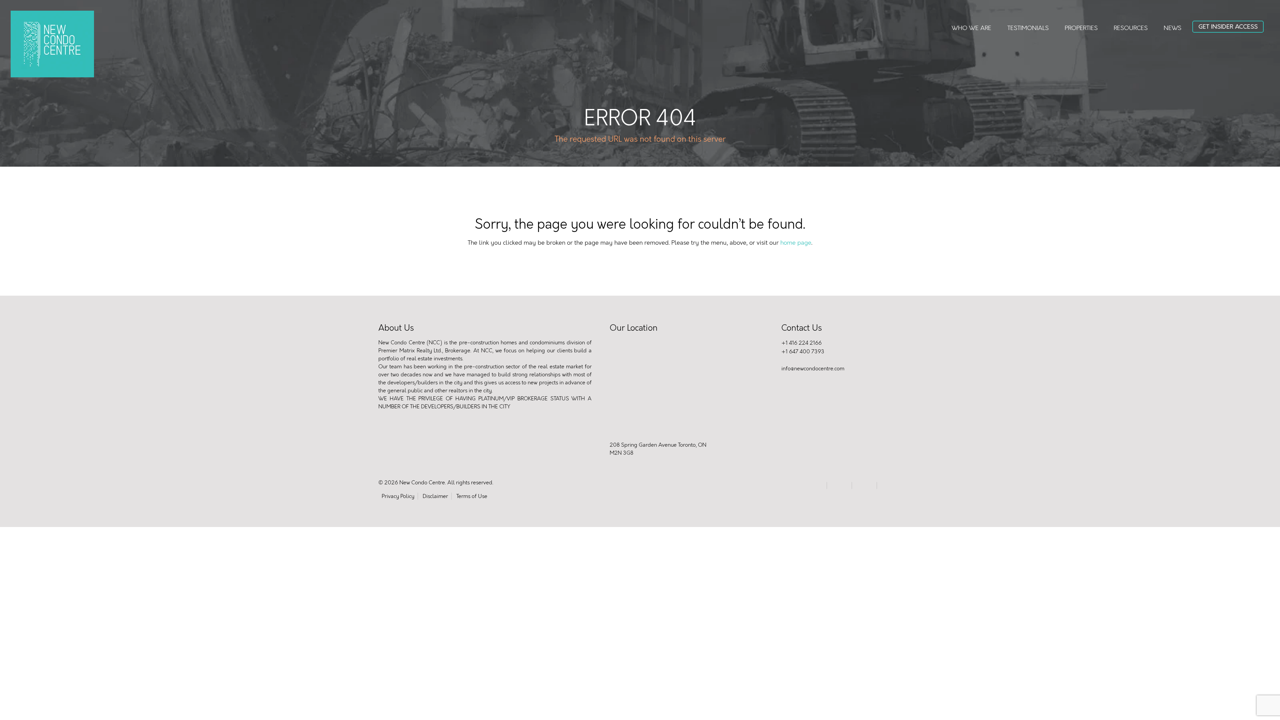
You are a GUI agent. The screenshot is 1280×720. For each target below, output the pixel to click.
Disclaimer (435, 496)
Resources (1131, 28)
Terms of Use (471, 496)
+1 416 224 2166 (801, 342)
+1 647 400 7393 (802, 351)
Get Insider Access (1228, 26)
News (1172, 28)
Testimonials (1028, 28)
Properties (1081, 28)
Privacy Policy (398, 496)
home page (795, 243)
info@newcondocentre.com (812, 368)
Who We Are (971, 28)
